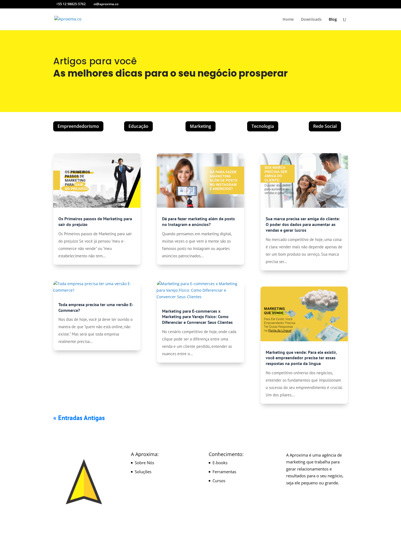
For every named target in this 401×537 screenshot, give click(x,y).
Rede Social (325, 126)
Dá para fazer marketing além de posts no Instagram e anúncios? (198, 221)
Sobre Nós (144, 462)
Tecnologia (263, 126)
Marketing (200, 126)
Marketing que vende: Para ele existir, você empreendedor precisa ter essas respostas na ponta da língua (301, 357)
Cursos (219, 480)
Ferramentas (224, 471)
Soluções (143, 471)
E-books (220, 462)
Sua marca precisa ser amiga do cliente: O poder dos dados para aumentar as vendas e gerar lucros (303, 224)
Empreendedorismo (78, 126)
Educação (138, 126)
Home (288, 19)
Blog (333, 19)
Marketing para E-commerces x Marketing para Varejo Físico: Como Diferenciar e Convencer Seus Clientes (197, 316)
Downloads (311, 19)
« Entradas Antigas (79, 418)
